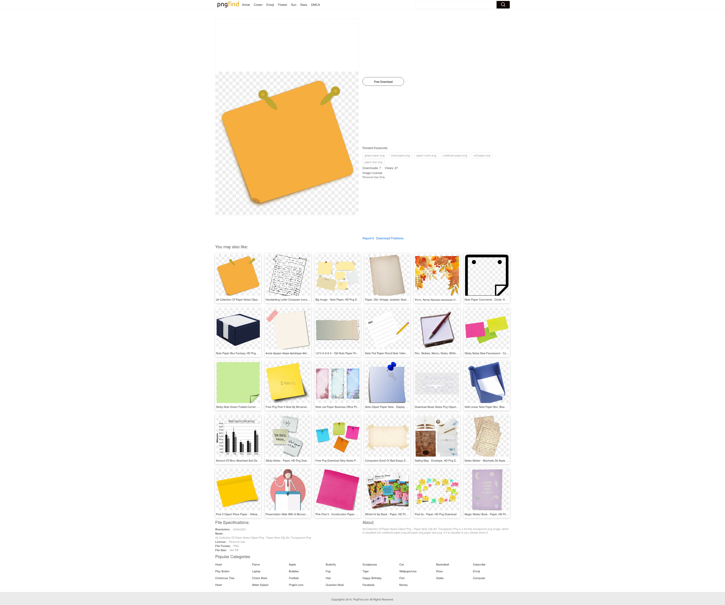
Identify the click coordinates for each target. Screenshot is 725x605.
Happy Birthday (372, 578)
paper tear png (373, 162)
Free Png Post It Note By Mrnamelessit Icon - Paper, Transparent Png (307, 407)
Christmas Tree (224, 578)
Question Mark (335, 585)
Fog (328, 571)
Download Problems (389, 238)
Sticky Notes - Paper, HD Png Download (289, 460)
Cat (401, 564)
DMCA (315, 4)
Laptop (256, 571)
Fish (402, 578)
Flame (256, 564)
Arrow (246, 4)
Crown (258, 4)
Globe (439, 578)
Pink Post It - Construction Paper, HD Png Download (346, 514)
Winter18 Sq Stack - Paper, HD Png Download (392, 514)
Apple (292, 564)
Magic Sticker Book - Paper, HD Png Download (492, 514)
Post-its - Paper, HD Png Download (436, 514)
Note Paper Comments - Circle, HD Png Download (495, 299)
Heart (218, 564)
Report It (368, 238)
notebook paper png (455, 155)
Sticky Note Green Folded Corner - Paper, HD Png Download (252, 407)
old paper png (482, 155)
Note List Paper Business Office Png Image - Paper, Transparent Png (356, 407)
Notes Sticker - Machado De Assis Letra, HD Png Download (500, 460)
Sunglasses (369, 564)
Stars (303, 4)
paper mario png (426, 155)
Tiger (365, 571)
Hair (328, 578)
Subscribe (479, 564)
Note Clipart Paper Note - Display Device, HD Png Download (401, 407)
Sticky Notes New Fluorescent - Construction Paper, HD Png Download (507, 353)
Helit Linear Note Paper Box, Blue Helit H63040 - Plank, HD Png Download (509, 407)
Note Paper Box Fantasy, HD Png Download (242, 353)
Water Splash (260, 585)
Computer (479, 578)
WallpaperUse (407, 571)
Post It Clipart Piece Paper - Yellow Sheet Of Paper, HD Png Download (258, 514)
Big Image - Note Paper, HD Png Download (341, 299)
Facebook (368, 585)
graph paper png (375, 155)
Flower (282, 4)
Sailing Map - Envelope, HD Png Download (440, 460)
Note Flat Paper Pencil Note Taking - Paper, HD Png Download (402, 353)
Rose (439, 571)
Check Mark (259, 578)
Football (293, 578)
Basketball (442, 564)
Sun (293, 4)
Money (403, 585)
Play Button (222, 571)
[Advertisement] (287, 45)
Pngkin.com (296, 585)
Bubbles (294, 571)
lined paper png (400, 155)
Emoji (270, 4)
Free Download (383, 82)
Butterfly (331, 564)
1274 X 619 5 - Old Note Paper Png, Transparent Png (347, 353)
